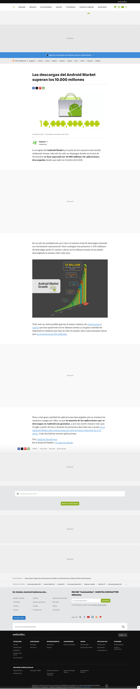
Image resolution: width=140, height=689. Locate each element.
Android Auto (37, 610)
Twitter (126, 7)
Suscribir (105, 601)
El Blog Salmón (118, 644)
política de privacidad (99, 605)
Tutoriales (16, 602)
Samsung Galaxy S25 (34, 584)
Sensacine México (53, 670)
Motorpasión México (84, 671)
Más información (85, 687)
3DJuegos (33, 644)
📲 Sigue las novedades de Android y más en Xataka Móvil (68, 55)
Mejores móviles (89, 584)
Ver (71, 503)
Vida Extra (33, 647)
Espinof (49, 647)
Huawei (15, 606)
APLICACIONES (46, 7)
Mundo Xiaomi (17, 658)
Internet (89, 61)
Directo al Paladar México (69, 671)
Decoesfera (101, 647)
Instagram (119, 7)
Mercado (52, 449)
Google (35, 606)
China (47, 61)
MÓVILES (32, 7)
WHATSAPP (102, 7)
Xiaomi (70, 61)
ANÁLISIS (21, 7)
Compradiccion (102, 650)
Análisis (35, 598)
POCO (82, 61)
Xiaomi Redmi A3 (49, 584)
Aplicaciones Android (60, 598)
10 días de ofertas (64, 442)
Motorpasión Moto (86, 647)
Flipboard (115, 7)
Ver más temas (19, 618)
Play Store (43, 449)
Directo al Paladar (69, 644)
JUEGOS (59, 7)
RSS (96, 616)
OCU (76, 61)
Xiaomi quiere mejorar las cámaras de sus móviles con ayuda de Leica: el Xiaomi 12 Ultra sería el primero (58, 578)
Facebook (33, 88)
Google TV (32, 61)
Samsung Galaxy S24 (115, 584)
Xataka (15, 644)
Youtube (122, 7)
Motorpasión (84, 644)
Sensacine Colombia (50, 674)
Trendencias (101, 644)
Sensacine (50, 644)
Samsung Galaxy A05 (74, 584)
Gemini (40, 61)
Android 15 (61, 584)
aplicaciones (93, 324)
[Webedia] (122, 1)
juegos (35, 327)
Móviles (97, 61)
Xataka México (18, 670)
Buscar (123, 627)
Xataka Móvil (17, 647)
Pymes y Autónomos (117, 648)
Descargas (62, 449)
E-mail (43, 88)
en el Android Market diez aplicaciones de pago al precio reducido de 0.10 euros (68, 430)
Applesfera (16, 650)
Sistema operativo (39, 602)
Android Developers (47, 439)
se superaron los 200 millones (52, 334)
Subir (121, 635)
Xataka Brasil (17, 673)
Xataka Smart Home (17, 654)
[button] (43, 141)
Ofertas (54, 61)
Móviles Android (18, 598)
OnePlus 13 (101, 584)
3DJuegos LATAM (35, 670)
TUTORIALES (70, 7)
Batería (62, 61)
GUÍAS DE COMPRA (86, 7)
